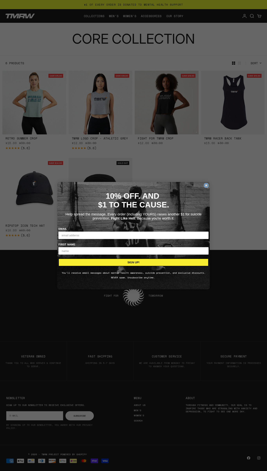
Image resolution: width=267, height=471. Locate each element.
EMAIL (62, 228)
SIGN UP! (133, 262)
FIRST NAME (66, 244)
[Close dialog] (206, 185)
